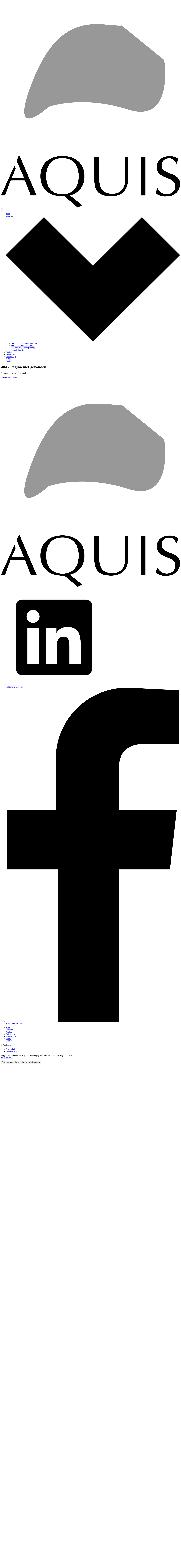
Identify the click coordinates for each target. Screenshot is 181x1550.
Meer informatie (7, 1058)
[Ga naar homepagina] (90, 207)
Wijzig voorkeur (34, 1062)
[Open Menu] (2, 209)
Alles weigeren (21, 1062)
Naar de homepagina (9, 377)
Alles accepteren (8, 1062)
